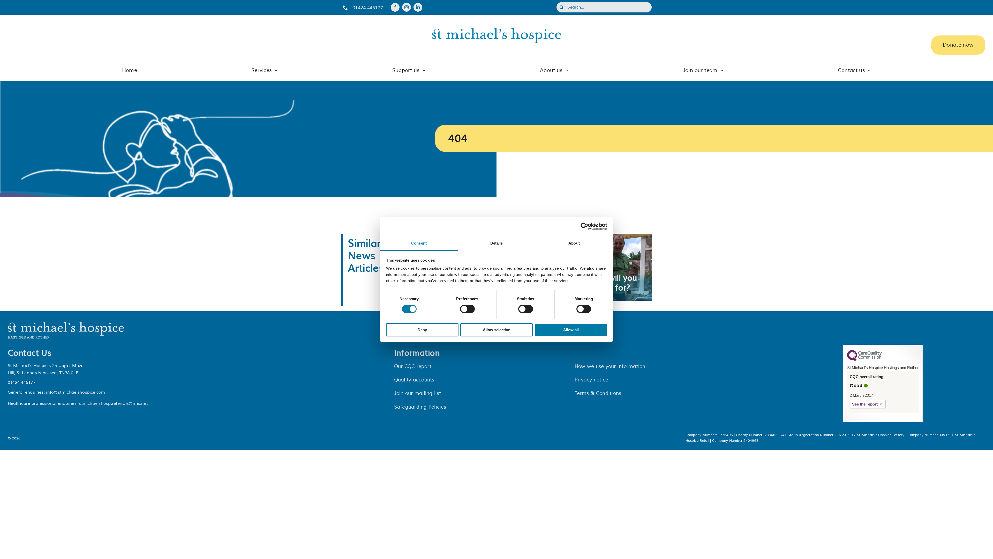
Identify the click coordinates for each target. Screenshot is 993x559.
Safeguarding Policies (420, 407)
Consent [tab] (419, 243)
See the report (865, 404)
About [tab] (574, 243)
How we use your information (610, 366)
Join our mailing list (417, 393)
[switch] (467, 309)
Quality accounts (414, 380)
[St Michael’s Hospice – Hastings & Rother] (66, 323)
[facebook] (395, 7)
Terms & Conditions (598, 393)
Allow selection (496, 330)
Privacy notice (591, 380)
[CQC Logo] (864, 360)
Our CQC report (412, 366)
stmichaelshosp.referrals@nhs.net (113, 403)
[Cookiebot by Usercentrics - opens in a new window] (584, 226)
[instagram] (406, 7)
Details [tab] (496, 243)
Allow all (571, 330)
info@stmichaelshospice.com (75, 392)
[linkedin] (417, 7)
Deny (422, 330)
